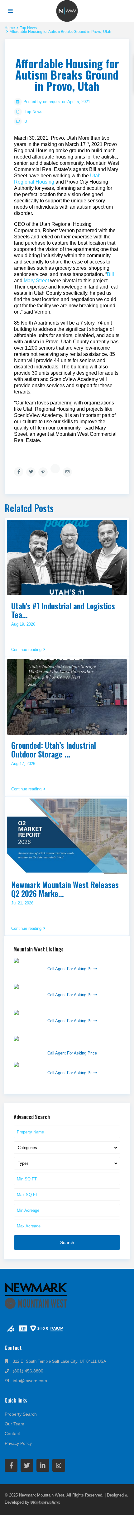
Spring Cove (59, 987)
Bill (110, 274)
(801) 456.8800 (28, 1370)
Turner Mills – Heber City (71, 1013)
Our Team (14, 1423)
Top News (33, 111)
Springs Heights (63, 1065)
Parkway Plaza (61, 961)
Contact (12, 1433)
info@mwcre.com (30, 1380)
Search (67, 1242)
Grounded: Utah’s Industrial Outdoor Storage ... (53, 749)
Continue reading (26, 650)
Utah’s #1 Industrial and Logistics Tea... (63, 610)
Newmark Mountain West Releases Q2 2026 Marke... (65, 889)
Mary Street (36, 280)
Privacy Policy (18, 1443)
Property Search (21, 1414)
